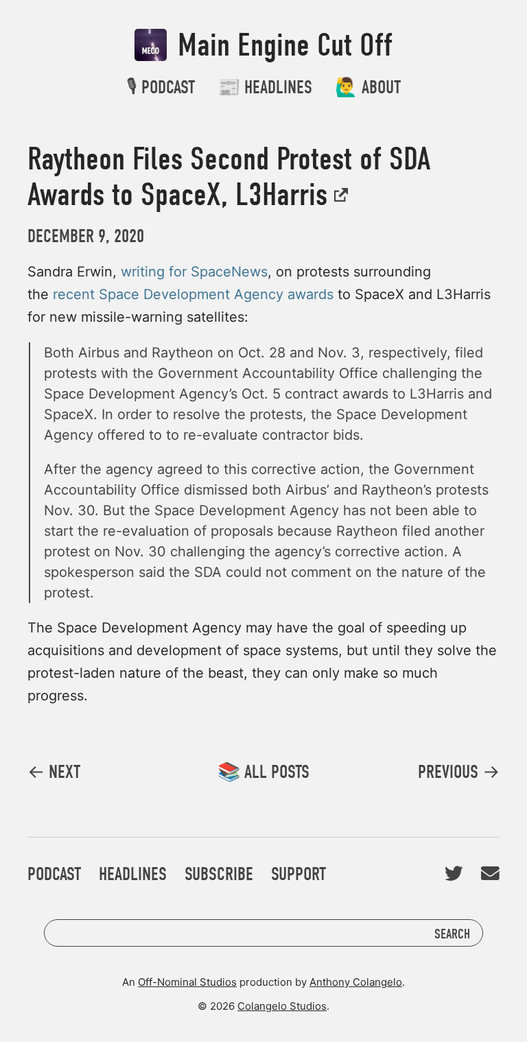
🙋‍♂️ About (368, 87)
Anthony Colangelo (355, 981)
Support (298, 874)
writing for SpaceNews (194, 271)
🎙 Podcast (160, 87)
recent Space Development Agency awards (193, 294)
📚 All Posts (263, 772)
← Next (53, 772)
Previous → (459, 772)
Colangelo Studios (282, 1006)
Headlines (133, 874)
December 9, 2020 (85, 236)
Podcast (54, 874)
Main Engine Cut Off (281, 45)
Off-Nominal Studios (187, 981)
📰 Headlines (265, 87)
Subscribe (219, 874)
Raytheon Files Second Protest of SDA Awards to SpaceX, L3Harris (228, 176)
